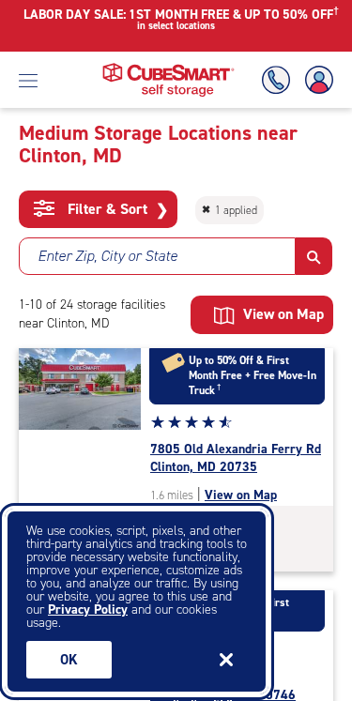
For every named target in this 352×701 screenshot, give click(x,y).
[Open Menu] (28, 80)
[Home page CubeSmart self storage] (168, 68)
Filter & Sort (116, 209)
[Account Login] (315, 80)
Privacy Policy (88, 609)
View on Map (241, 495)
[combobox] (157, 256)
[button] (314, 256)
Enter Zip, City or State (107, 256)
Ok (69, 659)
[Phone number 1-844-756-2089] (280, 80)
